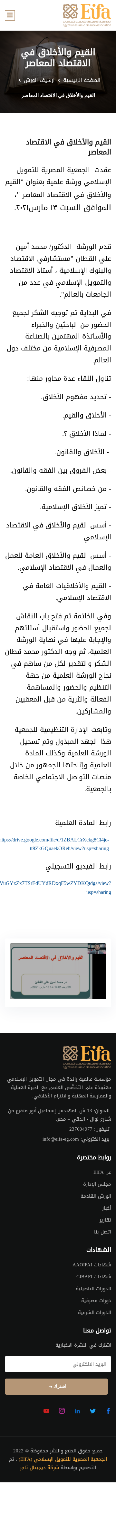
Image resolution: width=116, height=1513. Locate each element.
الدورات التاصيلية (93, 1288)
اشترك (59, 1386)
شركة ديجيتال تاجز (39, 1468)
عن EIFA (102, 1172)
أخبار (106, 1208)
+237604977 (79, 1129)
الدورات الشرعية (94, 1312)
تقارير (105, 1220)
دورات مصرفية (96, 1300)
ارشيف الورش (39, 80)
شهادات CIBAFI (93, 1276)
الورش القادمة (96, 1196)
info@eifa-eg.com (61, 1139)
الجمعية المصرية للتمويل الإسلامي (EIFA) (63, 1459)
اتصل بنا (102, 1232)
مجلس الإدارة (97, 1184)
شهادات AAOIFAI (91, 1265)
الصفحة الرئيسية (82, 80)
